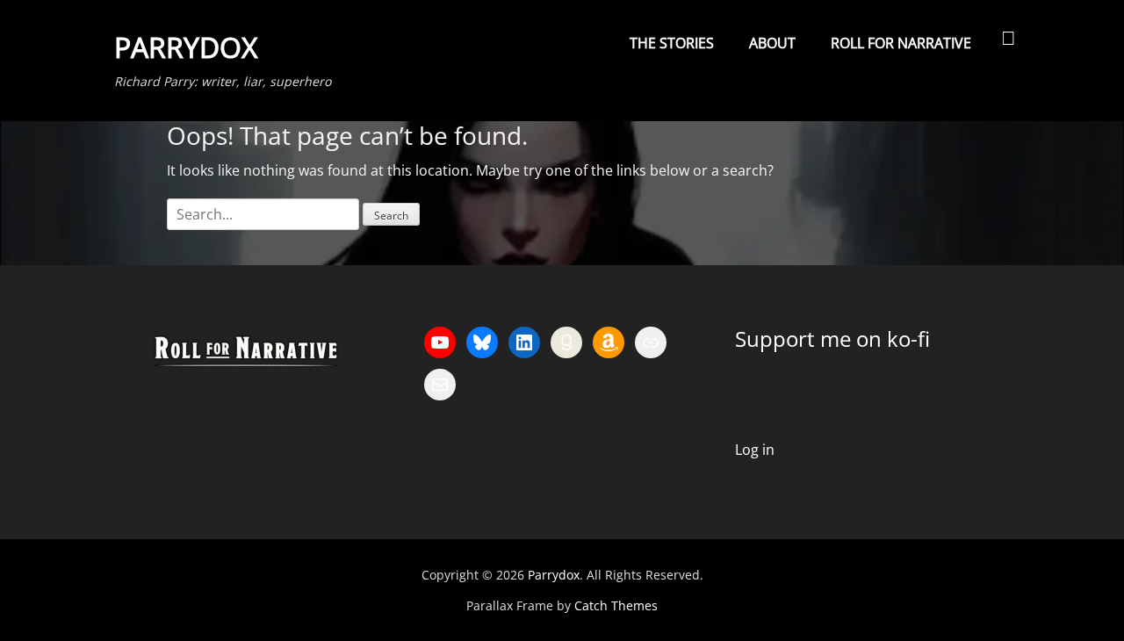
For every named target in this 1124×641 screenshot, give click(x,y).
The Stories (672, 43)
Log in (755, 449)
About (772, 43)
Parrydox (185, 47)
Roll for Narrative (901, 43)
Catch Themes (616, 605)
